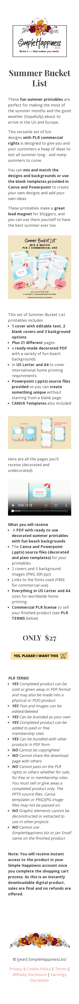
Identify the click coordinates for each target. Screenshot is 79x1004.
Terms (61, 968)
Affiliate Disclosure (30, 974)
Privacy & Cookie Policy (30, 968)
